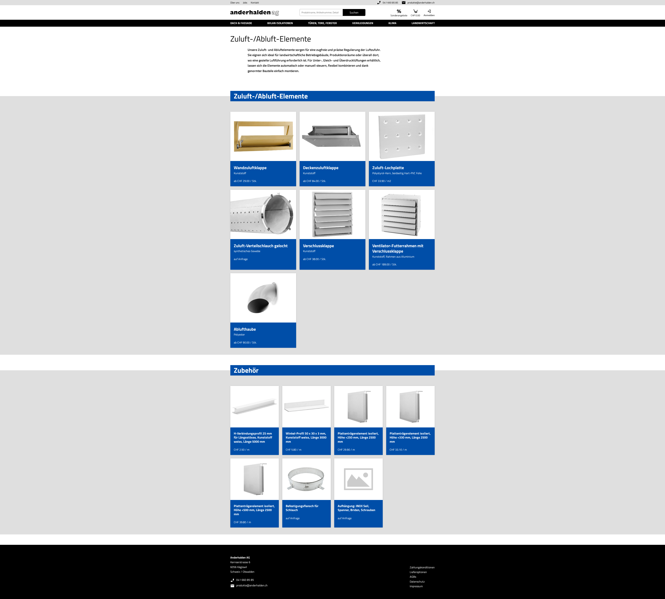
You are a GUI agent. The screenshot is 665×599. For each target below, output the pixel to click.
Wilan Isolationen (280, 23)
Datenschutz (417, 581)
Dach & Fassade (241, 23)
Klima (392, 23)
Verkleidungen (362, 23)
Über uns (235, 2)
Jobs (245, 2)
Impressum (416, 586)
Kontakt (255, 2)
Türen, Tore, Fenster (322, 23)
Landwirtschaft (423, 23)
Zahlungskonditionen (422, 567)
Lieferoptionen (418, 572)
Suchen (354, 12)
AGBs (413, 577)
